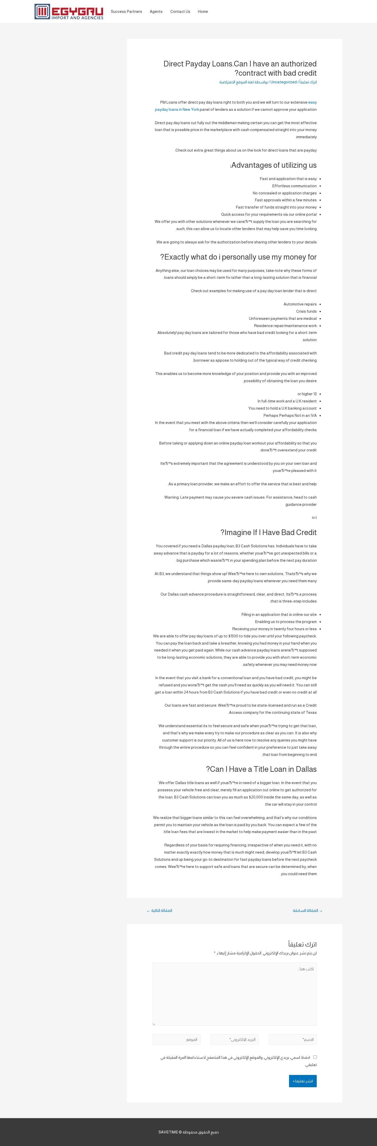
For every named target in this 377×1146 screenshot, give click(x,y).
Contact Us (180, 11)
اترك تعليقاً (308, 82)
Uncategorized (284, 82)
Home (203, 11)
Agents (156, 11)
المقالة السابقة (308, 910)
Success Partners (126, 11)
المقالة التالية (159, 910)
